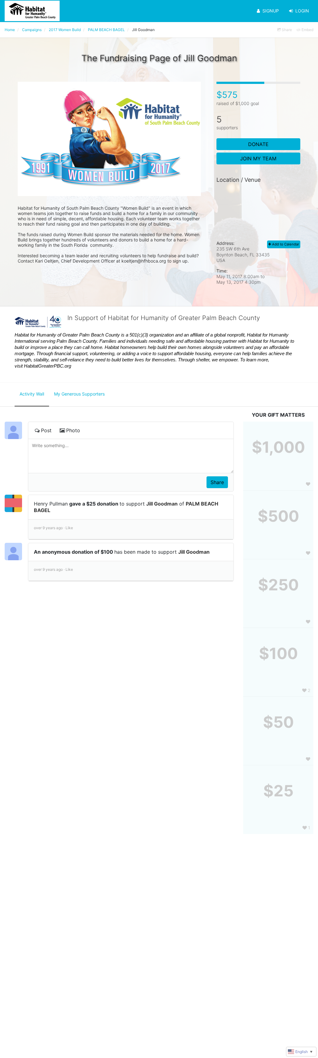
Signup (270, 10)
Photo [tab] (73, 430)
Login (302, 10)
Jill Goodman (162, 504)
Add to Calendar (285, 244)
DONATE (258, 144)
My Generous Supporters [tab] (79, 393)
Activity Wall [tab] (32, 393)
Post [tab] (46, 430)
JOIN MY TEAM (258, 158)
